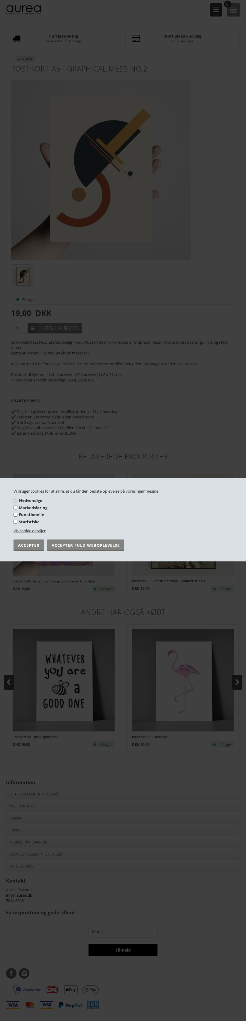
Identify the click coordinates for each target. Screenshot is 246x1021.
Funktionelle (31, 514)
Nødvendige (30, 500)
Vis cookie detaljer (30, 530)
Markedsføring (33, 507)
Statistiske (29, 521)
